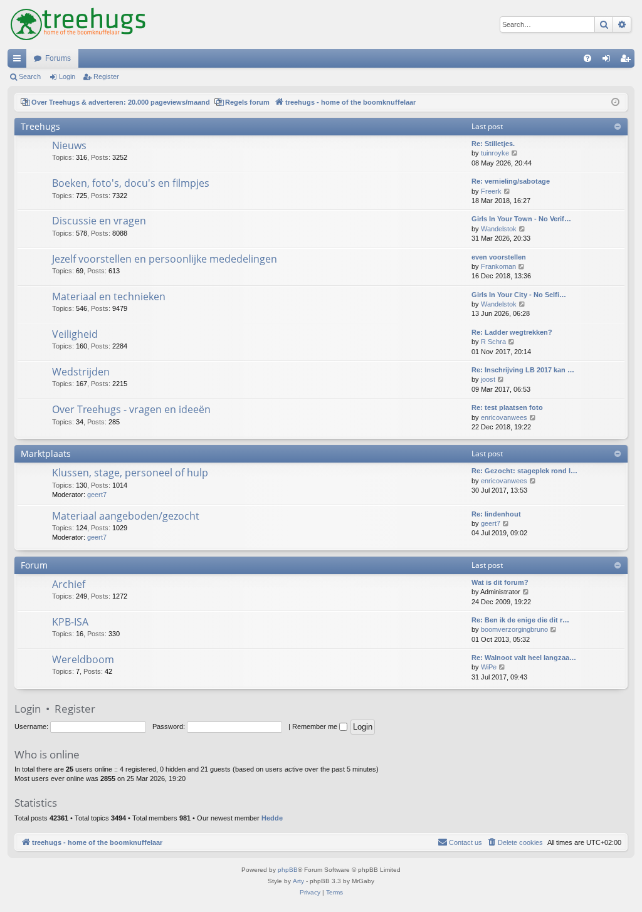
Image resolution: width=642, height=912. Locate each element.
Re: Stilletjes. (493, 143)
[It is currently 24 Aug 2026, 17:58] (615, 102)
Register (106, 76)
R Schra (493, 341)
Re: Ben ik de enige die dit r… (520, 620)
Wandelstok (499, 229)
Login (67, 76)
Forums (58, 58)
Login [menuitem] (609, 61)
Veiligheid (75, 334)
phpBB (288, 869)
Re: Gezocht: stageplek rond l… (524, 470)
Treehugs (40, 126)
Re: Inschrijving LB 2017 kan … (522, 370)
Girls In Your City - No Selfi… (518, 294)
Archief (68, 584)
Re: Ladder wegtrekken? (511, 332)
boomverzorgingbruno (514, 629)
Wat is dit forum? (500, 582)
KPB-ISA (70, 622)
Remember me (315, 726)
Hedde (272, 818)
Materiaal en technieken (109, 296)
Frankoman (498, 266)
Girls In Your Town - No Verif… (521, 219)
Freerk (491, 191)
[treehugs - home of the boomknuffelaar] (78, 24)
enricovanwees (504, 417)
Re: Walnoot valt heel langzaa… (523, 657)
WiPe (489, 667)
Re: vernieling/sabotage (510, 181)
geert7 (97, 494)
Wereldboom (83, 659)
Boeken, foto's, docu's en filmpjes (130, 183)
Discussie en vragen (99, 221)
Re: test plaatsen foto (507, 407)
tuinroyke (495, 153)
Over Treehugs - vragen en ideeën (131, 409)
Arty (298, 881)
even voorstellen (498, 257)
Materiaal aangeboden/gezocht (125, 516)
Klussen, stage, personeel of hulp (130, 473)
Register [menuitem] (627, 61)
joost (488, 379)
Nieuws (69, 145)
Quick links (19, 61)
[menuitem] (587, 58)
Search (30, 76)
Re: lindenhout (496, 514)
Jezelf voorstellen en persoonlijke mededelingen (164, 259)
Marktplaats (46, 453)
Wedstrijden (81, 372)
